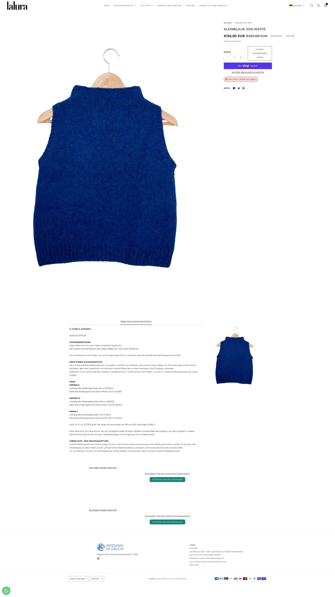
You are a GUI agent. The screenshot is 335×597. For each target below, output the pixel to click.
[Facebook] (234, 88)
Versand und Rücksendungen (206, 558)
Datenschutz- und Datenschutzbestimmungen (216, 552)
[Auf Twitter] (239, 88)
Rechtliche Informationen (205, 555)
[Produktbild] (109, 162)
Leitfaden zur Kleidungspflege (208, 562)
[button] (296, 6)
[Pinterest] (243, 88)
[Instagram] (98, 559)
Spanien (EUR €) (78, 579)
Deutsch (95, 579)
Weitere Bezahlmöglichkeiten (248, 72)
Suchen (193, 548)
